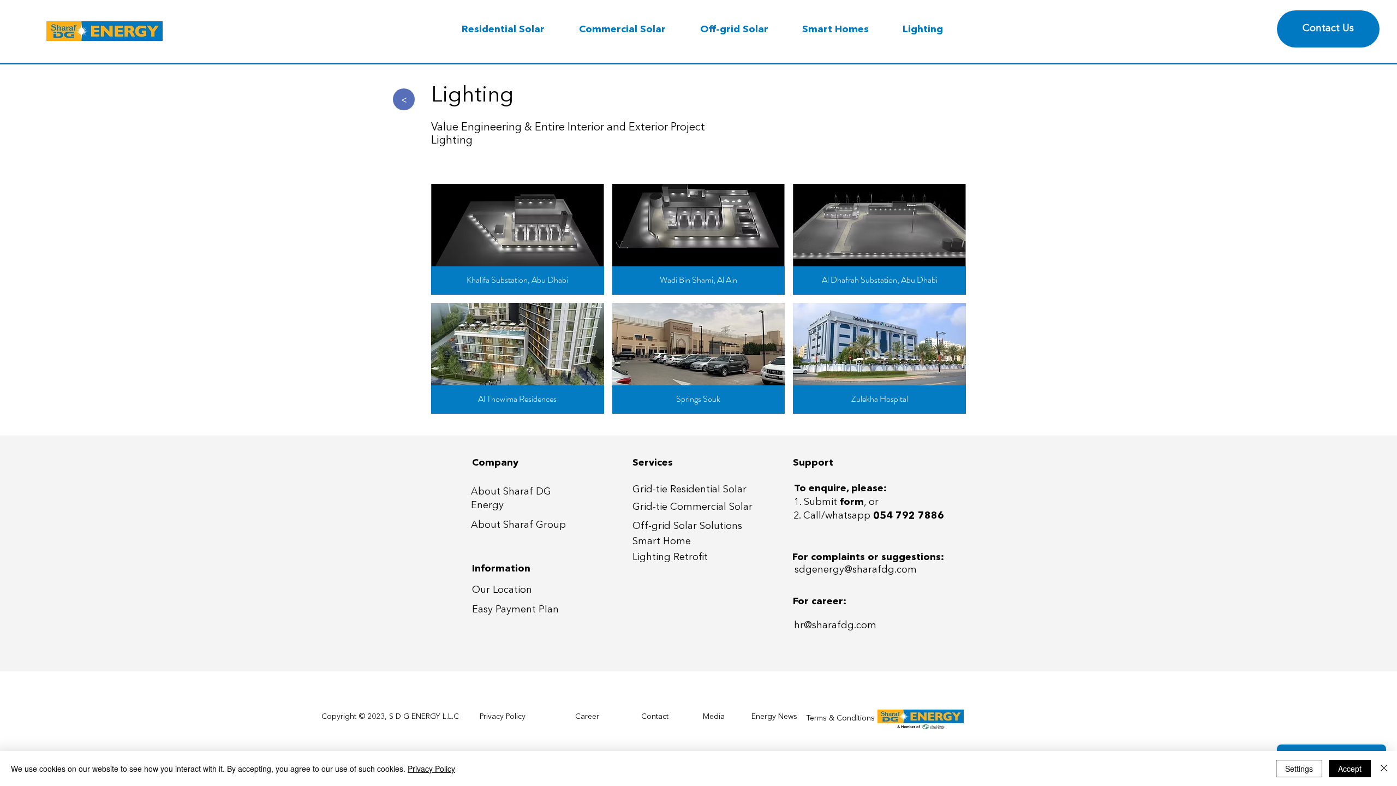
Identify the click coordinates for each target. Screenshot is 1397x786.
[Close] (1383, 768)
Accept (1350, 768)
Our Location (502, 590)
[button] (517, 239)
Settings (1299, 768)
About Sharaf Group (518, 525)
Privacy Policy (431, 768)
